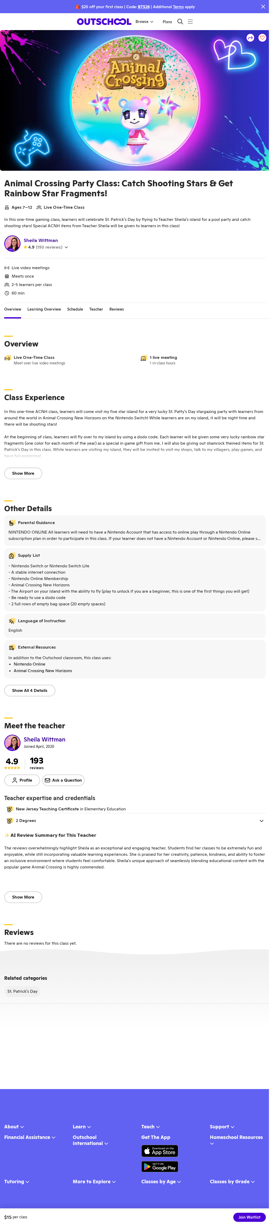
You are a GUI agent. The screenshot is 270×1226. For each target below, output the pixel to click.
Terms (178, 6)
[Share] (250, 37)
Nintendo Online (29, 664)
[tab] (12, 309)
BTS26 (144, 6)
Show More (23, 473)
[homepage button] (104, 21)
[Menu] (190, 21)
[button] (135, 820)
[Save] (262, 37)
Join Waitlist (250, 1217)
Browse (142, 21)
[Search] (180, 21)
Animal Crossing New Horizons (43, 670)
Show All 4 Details (29, 690)
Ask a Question (67, 780)
